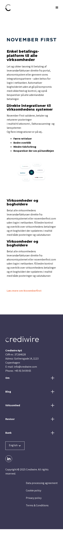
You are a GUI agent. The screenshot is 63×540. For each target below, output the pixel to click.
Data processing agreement (42, 483)
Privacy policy (33, 498)
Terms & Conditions (37, 505)
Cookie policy (33, 490)
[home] (23, 7)
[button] (55, 7)
